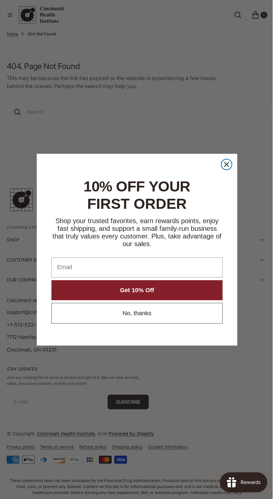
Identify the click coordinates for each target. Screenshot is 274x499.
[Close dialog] (224, 164)
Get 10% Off (135, 290)
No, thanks (134, 313)
